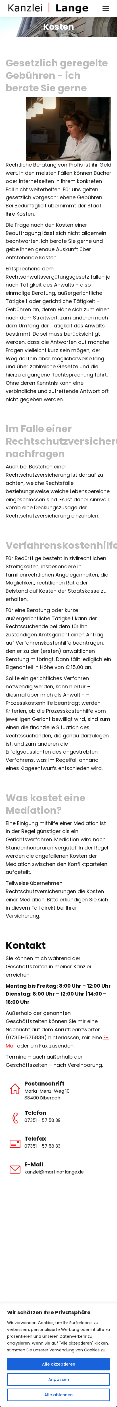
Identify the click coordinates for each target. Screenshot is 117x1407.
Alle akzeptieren (58, 1364)
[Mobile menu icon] (105, 8)
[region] (58, 1355)
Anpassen (58, 1379)
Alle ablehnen (58, 1395)
